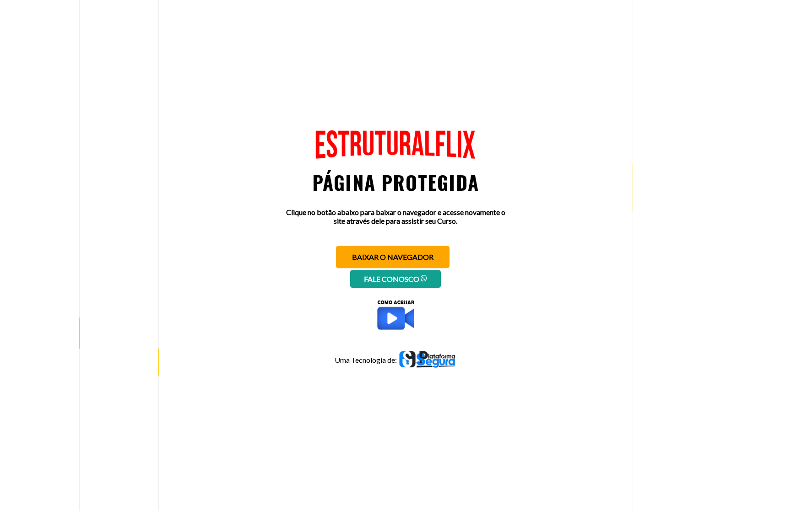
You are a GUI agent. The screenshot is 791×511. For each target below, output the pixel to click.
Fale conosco (392, 278)
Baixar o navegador (392, 257)
